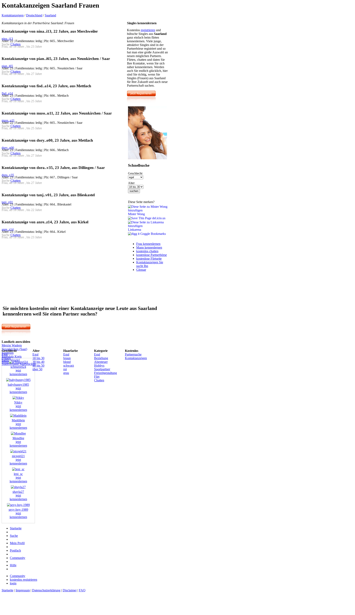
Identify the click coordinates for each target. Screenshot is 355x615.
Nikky (18, 402)
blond (67, 362)
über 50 (37, 369)
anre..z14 (8, 229)
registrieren (148, 30)
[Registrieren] (147, 158)
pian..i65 (7, 66)
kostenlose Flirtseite (149, 258)
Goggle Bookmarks (152, 233)
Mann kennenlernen (149, 247)
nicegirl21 (18, 456)
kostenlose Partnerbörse (151, 255)
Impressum (23, 590)
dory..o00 (8, 147)
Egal (5, 354)
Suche (14, 535)
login (13, 583)
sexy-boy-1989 (18, 509)
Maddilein (18, 420)
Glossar (141, 269)
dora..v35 (8, 175)
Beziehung (101, 358)
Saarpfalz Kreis (12, 356)
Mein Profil (17, 543)
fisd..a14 (7, 93)
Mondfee (18, 438)
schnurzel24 (18, 366)
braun (67, 358)
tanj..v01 (7, 202)
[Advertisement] (36, 272)
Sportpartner (102, 369)
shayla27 (18, 491)
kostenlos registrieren (23, 579)
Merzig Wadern (12, 345)
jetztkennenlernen (18, 372)
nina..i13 (7, 38)
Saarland (50, 15)
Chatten (15, 44)
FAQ (82, 590)
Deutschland (34, 15)
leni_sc (18, 474)
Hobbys (99, 365)
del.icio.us (158, 218)
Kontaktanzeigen (13, 15)
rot (65, 369)
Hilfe (13, 565)
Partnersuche (133, 354)
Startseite (16, 528)
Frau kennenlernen (148, 244)
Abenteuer (101, 362)
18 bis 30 (38, 358)
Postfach (15, 550)
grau (66, 373)
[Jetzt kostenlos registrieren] (141, 101)
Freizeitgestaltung (105, 373)
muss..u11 (8, 120)
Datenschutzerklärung (46, 590)
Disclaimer (70, 590)
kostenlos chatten (147, 251)
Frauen (6, 358)
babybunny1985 (18, 384)
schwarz (68, 365)
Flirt (96, 376)
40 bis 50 (38, 365)
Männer (7, 362)
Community (17, 558)
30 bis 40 (38, 362)
